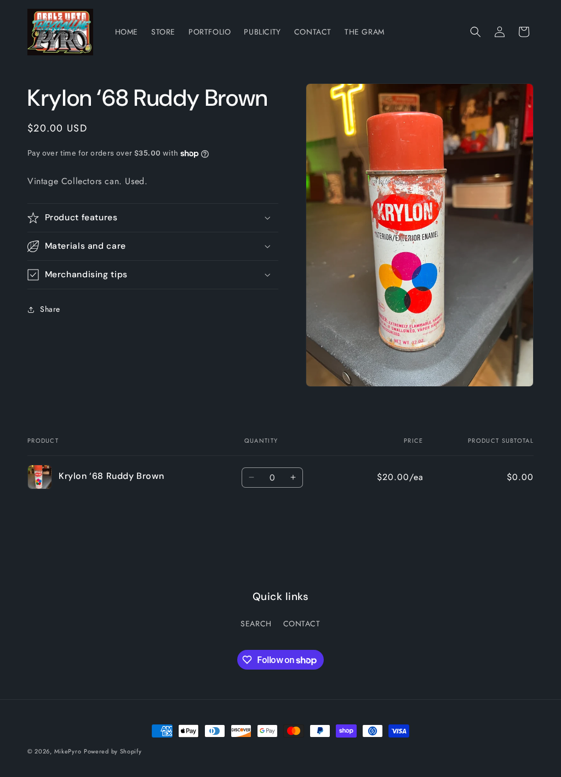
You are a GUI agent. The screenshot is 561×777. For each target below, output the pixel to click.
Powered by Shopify (113, 751)
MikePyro (68, 751)
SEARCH (256, 623)
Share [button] (50, 309)
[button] (475, 32)
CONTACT (301, 623)
